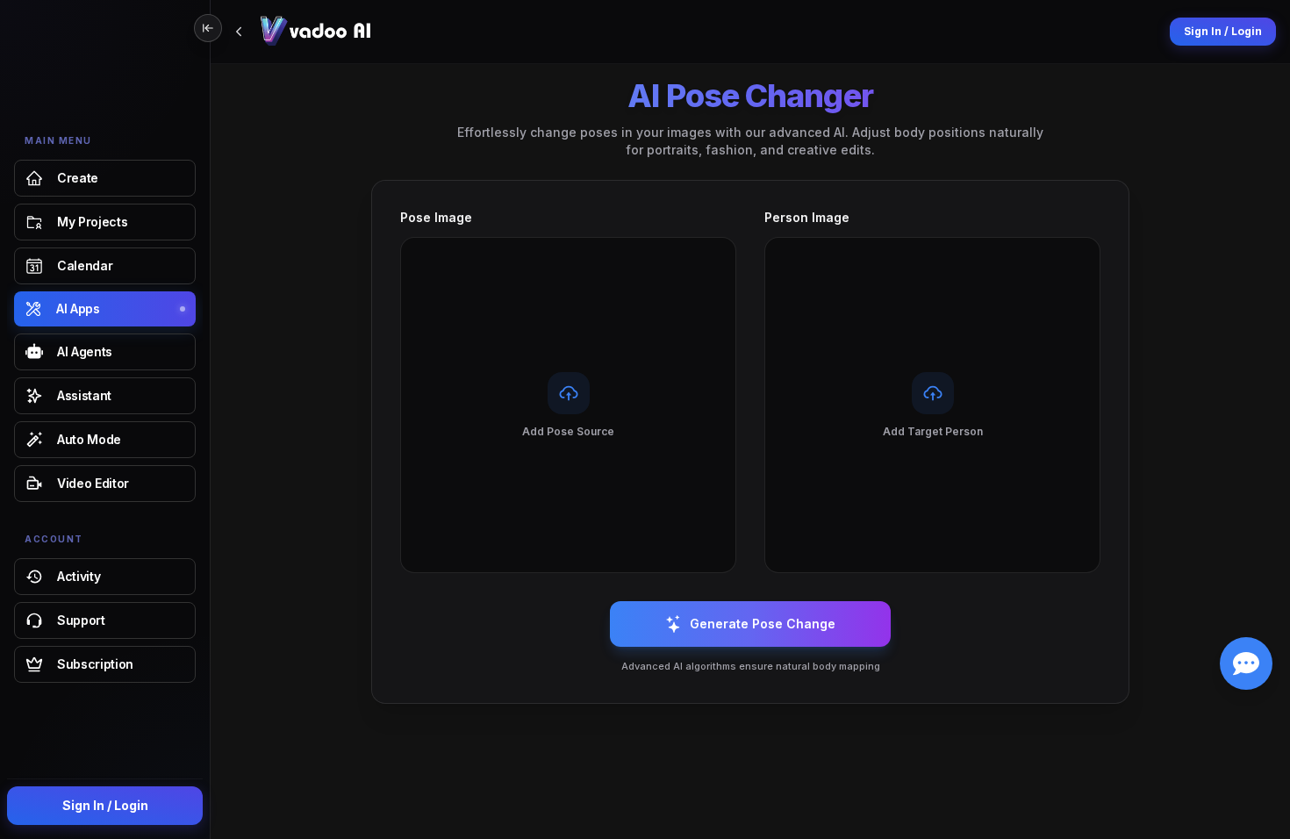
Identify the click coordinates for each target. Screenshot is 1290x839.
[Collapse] (208, 28)
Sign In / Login (105, 805)
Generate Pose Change (762, 623)
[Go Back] (239, 32)
